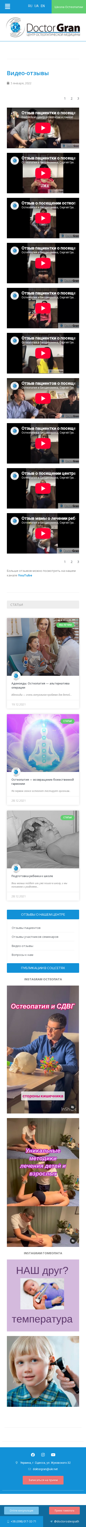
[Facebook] (33, 1454)
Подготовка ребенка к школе (32, 876)
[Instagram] (43, 1454)
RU (30, 6)
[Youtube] (53, 1454)
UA (36, 6)
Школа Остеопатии (69, 7)
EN (43, 6)
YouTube (25, 575)
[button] (43, 1480)
